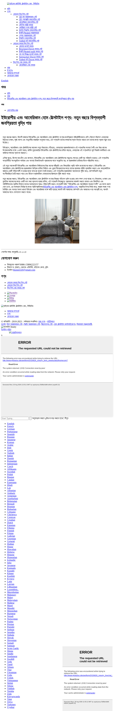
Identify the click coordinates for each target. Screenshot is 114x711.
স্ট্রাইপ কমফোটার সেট (27, 38)
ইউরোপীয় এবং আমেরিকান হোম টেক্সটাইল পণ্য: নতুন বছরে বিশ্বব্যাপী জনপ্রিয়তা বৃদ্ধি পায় (40, 98)
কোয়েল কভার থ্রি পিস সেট (23, 43)
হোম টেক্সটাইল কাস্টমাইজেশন (64, 324)
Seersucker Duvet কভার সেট (31, 57)
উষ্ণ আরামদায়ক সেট (14, 324)
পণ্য (8, 11)
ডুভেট (3, 324)
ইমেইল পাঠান (6, 329)
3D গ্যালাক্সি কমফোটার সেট (29, 19)
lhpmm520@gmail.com (24, 270)
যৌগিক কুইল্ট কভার (26, 24)
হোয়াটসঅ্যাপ (16, 332)
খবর (8, 67)
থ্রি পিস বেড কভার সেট (22, 62)
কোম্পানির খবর (12, 110)
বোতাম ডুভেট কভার (26, 46)
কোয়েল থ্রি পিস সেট (20, 14)
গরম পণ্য (41, 321)
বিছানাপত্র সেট (46, 324)
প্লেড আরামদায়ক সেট (27, 35)
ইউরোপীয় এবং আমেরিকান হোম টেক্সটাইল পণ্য (60, 187)
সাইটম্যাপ (50, 321)
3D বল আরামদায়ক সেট (28, 16)
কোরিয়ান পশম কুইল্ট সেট (28, 27)
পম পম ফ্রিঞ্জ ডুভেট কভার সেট (30, 54)
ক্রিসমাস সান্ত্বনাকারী (84, 324)
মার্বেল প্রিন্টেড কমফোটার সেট (30, 30)
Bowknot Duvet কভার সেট (30, 49)
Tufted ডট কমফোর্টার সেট (29, 41)
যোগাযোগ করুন (13, 75)
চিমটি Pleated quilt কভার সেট (31, 51)
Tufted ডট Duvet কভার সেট (30, 59)
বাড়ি (8, 8)
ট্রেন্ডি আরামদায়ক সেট (31, 324)
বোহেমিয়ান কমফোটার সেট (28, 22)
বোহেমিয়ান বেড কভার (27, 65)
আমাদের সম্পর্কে (13, 73)
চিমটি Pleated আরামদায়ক (29, 33)
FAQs (10, 70)
